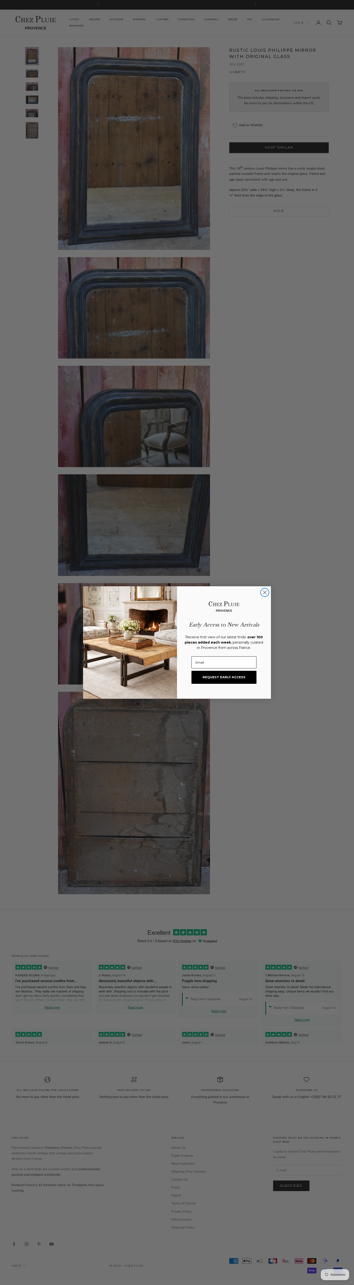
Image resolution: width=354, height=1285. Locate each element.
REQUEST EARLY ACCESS (224, 677)
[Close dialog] (265, 592)
